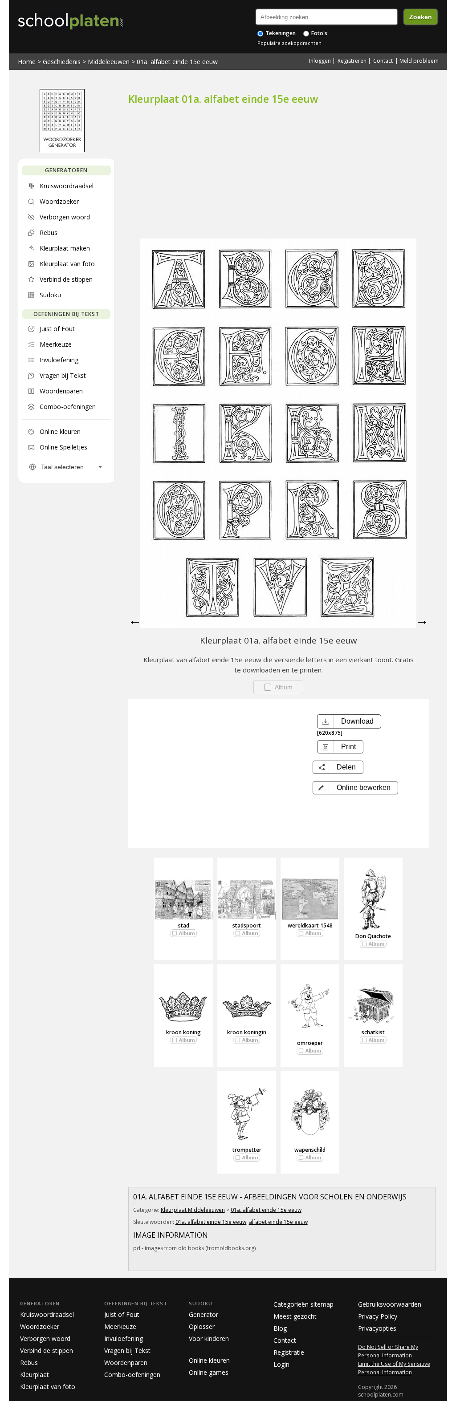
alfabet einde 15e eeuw (278, 1222)
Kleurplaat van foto (47, 1386)
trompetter (246, 1150)
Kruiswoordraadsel (47, 1314)
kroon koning (183, 1032)
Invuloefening (123, 1338)
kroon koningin (246, 1032)
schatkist (373, 1032)
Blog (280, 1328)
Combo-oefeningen (132, 1374)
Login (281, 1364)
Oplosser (202, 1326)
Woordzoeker (39, 1326)
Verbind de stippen (46, 1350)
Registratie (288, 1352)
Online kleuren (209, 1360)
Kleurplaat (34, 1374)
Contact (383, 61)
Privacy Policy (377, 1316)
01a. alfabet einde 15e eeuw (177, 61)
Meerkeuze (120, 1326)
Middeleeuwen (109, 61)
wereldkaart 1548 (310, 925)
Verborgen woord (45, 1338)
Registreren (352, 61)
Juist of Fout (121, 1314)
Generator (203, 1314)
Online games (208, 1372)
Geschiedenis (62, 61)
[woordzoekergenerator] (62, 150)
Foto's (318, 33)
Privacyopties (377, 1328)
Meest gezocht (295, 1316)
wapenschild (310, 1150)
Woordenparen (125, 1362)
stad (183, 925)
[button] (355, 787)
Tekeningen (280, 33)
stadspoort (246, 925)
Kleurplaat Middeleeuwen (193, 1210)
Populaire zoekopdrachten (289, 43)
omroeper (310, 1043)
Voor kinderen (209, 1338)
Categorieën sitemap (303, 1304)
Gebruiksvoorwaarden (389, 1304)
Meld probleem (419, 61)
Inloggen (320, 61)
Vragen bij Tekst (127, 1350)
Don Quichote (373, 936)
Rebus (29, 1362)
